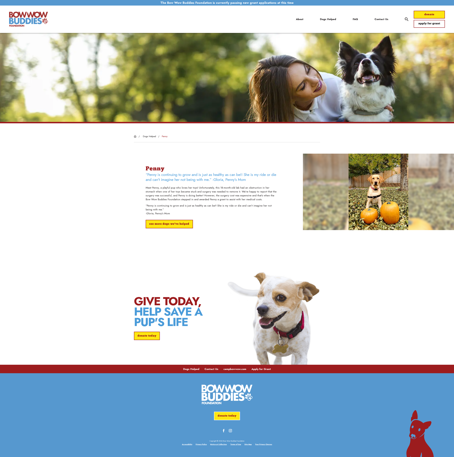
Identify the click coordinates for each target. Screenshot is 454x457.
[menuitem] (187, 444)
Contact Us (211, 369)
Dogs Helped (191, 369)
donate (429, 14)
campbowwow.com (234, 369)
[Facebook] (223, 430)
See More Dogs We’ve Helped (169, 224)
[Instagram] (230, 430)
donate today (147, 336)
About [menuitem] (299, 19)
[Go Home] (135, 136)
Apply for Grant (261, 369)
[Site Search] (406, 19)
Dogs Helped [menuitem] (328, 19)
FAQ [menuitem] (355, 19)
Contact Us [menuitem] (381, 19)
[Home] (28, 19)
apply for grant (429, 23)
